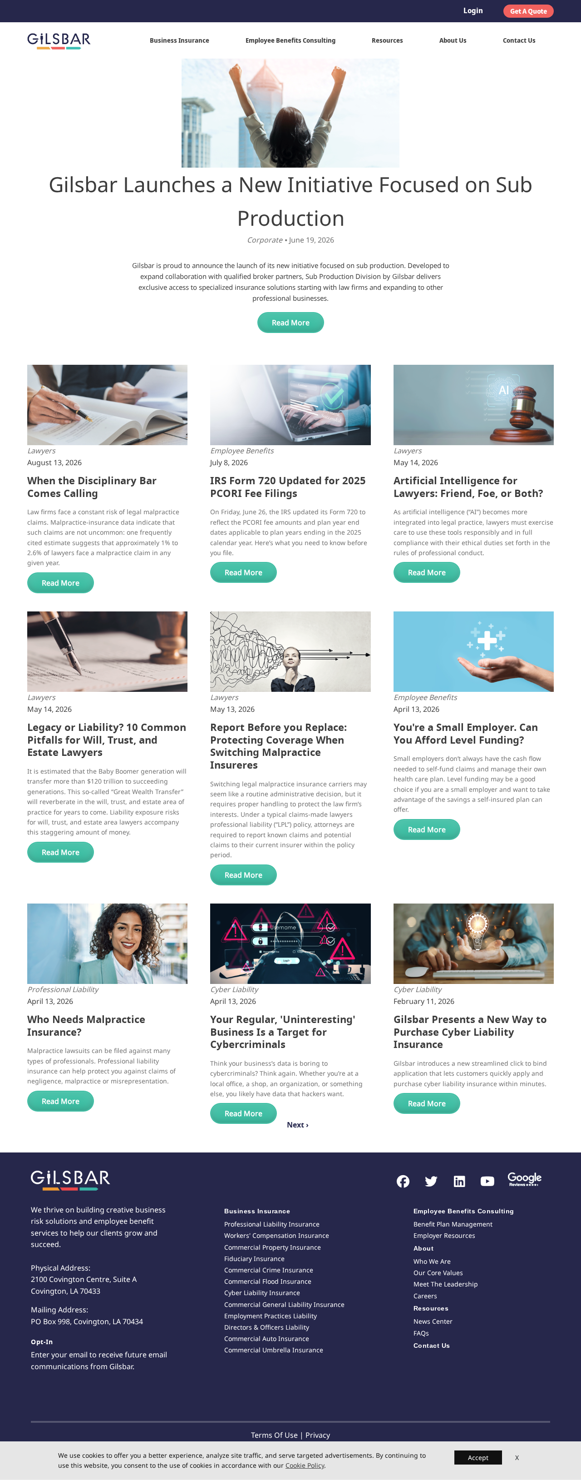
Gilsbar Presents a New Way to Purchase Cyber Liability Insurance (470, 1032)
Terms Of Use (274, 1435)
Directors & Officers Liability (266, 1327)
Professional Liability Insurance (272, 1224)
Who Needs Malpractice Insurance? (86, 1026)
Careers (425, 1295)
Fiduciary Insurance (254, 1258)
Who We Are (432, 1261)
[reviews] (521, 1180)
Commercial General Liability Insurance (284, 1304)
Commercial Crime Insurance (268, 1270)
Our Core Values (438, 1272)
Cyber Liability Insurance (262, 1292)
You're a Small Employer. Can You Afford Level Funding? (466, 734)
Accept (478, 1457)
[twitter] (426, 1181)
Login (473, 10)
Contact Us (519, 40)
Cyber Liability (234, 989)
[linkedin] (455, 1181)
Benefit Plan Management (453, 1224)
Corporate (264, 240)
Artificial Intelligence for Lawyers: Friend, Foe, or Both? (468, 487)
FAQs (421, 1333)
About (424, 1248)
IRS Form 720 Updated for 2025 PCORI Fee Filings (288, 487)
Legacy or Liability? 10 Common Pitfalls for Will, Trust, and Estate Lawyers (106, 740)
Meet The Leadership (446, 1284)
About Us (453, 40)
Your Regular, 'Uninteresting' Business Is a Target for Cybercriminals (282, 1032)
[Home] (62, 40)
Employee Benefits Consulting (290, 40)
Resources (387, 40)
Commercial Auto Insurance (266, 1338)
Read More (291, 323)
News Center (433, 1321)
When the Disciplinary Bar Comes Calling (92, 487)
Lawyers (41, 451)
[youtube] (483, 1181)
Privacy (317, 1435)
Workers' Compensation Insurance (276, 1235)
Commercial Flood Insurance (267, 1281)
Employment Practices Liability (270, 1315)
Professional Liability (62, 989)
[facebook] (398, 1181)
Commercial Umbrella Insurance (273, 1350)
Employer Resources (444, 1235)
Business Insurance (179, 40)
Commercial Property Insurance (272, 1247)
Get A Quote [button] (528, 10)
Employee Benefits (242, 451)
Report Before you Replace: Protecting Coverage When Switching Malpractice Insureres (278, 746)
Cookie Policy (305, 1465)
